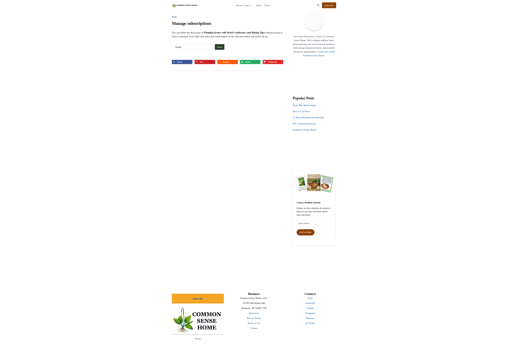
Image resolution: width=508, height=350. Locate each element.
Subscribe (329, 5)
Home (174, 16)
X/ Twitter (310, 322)
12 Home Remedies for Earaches (308, 117)
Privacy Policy (254, 318)
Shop (310, 298)
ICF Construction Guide (304, 123)
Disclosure (254, 313)
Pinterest (310, 318)
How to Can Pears (301, 111)
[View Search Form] (318, 5)
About (259, 5)
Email (178, 46)
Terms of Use (254, 322)
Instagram (310, 313)
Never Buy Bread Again (304, 105)
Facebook (310, 303)
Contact (254, 328)
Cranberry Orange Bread (304, 129)
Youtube (310, 308)
